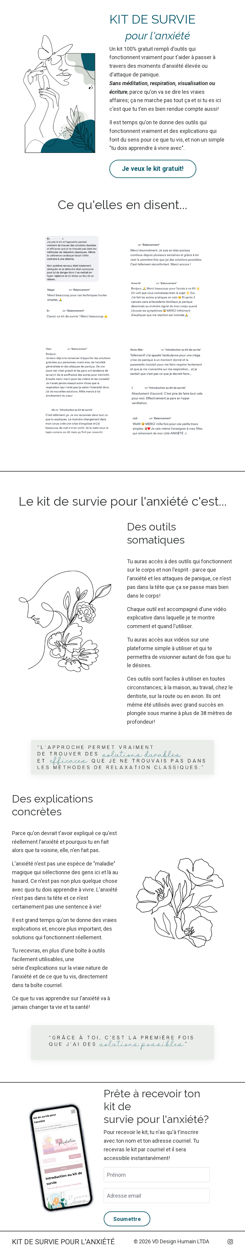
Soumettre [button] (127, 1219)
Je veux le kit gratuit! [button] (153, 168)
